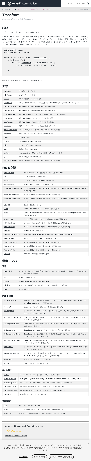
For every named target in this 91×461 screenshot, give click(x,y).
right (5, 145)
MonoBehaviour (40, 57)
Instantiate (7, 394)
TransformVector (9, 250)
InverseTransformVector (12, 198)
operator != (7, 409)
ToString (6, 363)
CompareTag (8, 307)
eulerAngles (8, 95)
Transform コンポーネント (20, 80)
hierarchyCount (9, 110)
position (6, 141)
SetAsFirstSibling (9, 223)
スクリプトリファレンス (39, 9)
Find (5, 177)
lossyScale (7, 134)
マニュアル (22, 9)
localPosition (8, 118)
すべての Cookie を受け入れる (61, 457)
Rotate (6, 213)
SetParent (7, 231)
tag (5, 277)
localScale (7, 126)
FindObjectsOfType (10, 390)
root (5, 149)
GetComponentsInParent (12, 340)
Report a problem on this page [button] (16, 436)
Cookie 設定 (23, 457)
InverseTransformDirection (13, 188)
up (4, 157)
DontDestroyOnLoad (10, 383)
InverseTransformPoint (11, 195)
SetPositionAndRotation (12, 234)
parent (6, 137)
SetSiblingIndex (9, 238)
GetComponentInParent (11, 324)
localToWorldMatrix (10, 130)
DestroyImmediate (10, 379)
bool (5, 406)
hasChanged (8, 103)
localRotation (8, 122)
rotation (6, 153)
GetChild (6, 180)
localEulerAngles (9, 114)
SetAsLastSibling (9, 227)
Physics (34, 80)
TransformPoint (9, 246)
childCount (7, 91)
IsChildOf (7, 205)
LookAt (6, 209)
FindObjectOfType (10, 386)
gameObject (8, 271)
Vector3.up (41, 65)
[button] (8, 430)
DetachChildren (9, 173)
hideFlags (7, 285)
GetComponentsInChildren (12, 334)
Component (28, 19)
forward (6, 99)
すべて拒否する (39, 457)
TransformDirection (10, 242)
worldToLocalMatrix (10, 161)
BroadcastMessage (10, 300)
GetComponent (9, 311)
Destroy (6, 375)
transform (7, 281)
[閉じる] (88, 443)
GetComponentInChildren (12, 317)
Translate (7, 254)
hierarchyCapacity (10, 106)
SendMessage (8, 347)
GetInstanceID (8, 359)
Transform (26, 63)
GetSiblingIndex (9, 184)
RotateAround (8, 219)
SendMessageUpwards (11, 353)
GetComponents (9, 330)
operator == (7, 413)
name (5, 289)
